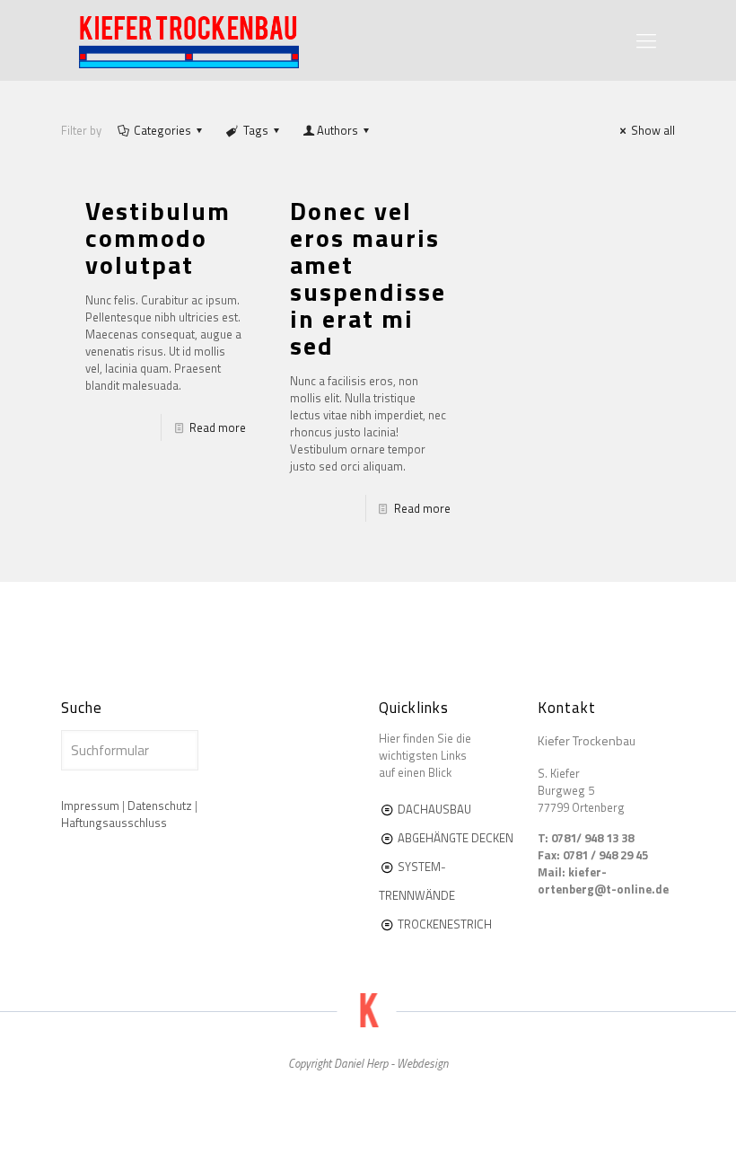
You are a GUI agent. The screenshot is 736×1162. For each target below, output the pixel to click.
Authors (337, 130)
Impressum (90, 805)
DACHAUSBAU (434, 809)
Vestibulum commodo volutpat (158, 237)
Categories (162, 130)
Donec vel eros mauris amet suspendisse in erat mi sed (368, 278)
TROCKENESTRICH (443, 924)
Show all (653, 130)
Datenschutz (159, 805)
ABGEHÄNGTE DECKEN (455, 838)
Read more (217, 427)
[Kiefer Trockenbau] (189, 40)
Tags (255, 130)
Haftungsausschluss (114, 823)
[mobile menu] (646, 40)
